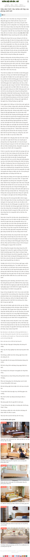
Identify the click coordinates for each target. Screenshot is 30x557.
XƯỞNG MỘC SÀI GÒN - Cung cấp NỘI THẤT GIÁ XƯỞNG (17, 550)
